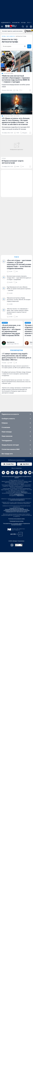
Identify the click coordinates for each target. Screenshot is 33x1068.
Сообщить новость (8, 418)
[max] (21, 472)
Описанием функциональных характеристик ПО (16, 509)
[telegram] (3, 472)
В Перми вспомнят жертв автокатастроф (12, 162)
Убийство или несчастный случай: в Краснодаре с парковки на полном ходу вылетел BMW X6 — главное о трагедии (16, 79)
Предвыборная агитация (10, 445)
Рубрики (5, 423)
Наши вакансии (7, 436)
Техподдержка (7, 440)
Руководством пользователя (16, 508)
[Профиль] (31, 26)
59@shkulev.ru (24, 492)
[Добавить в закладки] (30, 90)
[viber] (16, 472)
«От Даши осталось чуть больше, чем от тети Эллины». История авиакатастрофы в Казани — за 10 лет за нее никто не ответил (16, 121)
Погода (23, 22)
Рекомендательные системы (16, 521)
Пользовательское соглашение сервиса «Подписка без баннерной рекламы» (16, 524)
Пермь (4, 36)
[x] (25, 472)
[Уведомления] (27, 26)
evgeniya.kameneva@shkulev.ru (17, 500)
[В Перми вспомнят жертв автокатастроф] (16, 146)
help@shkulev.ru (20, 495)
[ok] (12, 472)
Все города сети (7, 454)
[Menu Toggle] (2, 26)
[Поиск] (23, 26)
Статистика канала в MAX (11, 449)
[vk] (7, 472)
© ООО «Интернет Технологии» (16, 541)
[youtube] (29, 472)
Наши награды (7, 432)
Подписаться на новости (10, 414)
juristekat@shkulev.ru (19, 494)
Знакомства (16, 22)
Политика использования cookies (16, 518)
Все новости (11, 36)
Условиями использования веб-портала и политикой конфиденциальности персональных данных (16, 511)
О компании (6, 427)
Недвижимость (6, 22)
